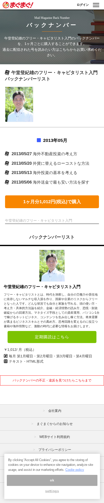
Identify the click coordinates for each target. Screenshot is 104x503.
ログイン (83, 5)
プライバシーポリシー (54, 450)
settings (52, 491)
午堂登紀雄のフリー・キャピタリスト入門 (42, 287)
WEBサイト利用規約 (54, 437)
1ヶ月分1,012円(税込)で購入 (52, 201)
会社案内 (54, 411)
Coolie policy (74, 470)
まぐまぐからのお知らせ (55, 424)
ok (52, 480)
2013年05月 (55, 140)
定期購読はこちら (52, 337)
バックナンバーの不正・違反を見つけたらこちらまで (52, 380)
